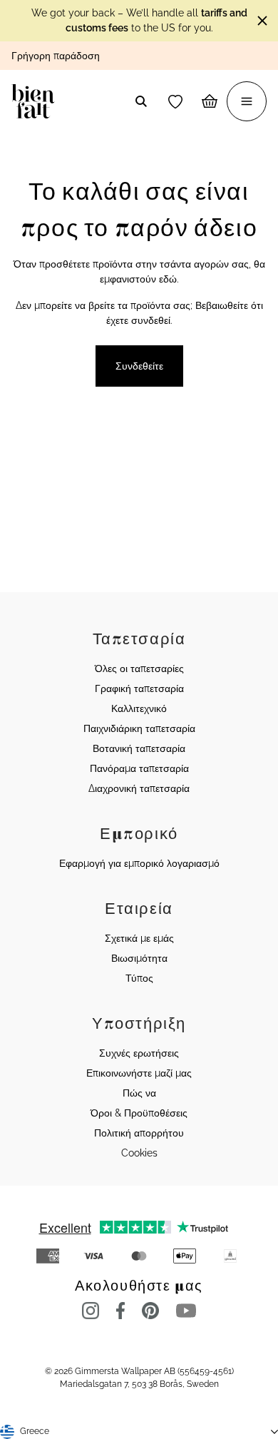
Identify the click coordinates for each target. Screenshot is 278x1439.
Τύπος (139, 978)
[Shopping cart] (209, 101)
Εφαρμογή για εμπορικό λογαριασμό (139, 863)
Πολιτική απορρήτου (139, 1133)
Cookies (139, 1153)
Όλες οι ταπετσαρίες (139, 668)
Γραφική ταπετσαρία (139, 688)
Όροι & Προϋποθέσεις (139, 1113)
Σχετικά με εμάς (139, 938)
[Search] (141, 101)
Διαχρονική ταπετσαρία (139, 788)
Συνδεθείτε (139, 366)
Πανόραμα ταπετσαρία (139, 768)
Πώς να (139, 1093)
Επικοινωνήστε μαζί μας (139, 1073)
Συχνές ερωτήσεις (139, 1053)
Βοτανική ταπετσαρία (139, 748)
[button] (175, 101)
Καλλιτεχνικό (139, 708)
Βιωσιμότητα (139, 958)
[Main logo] (36, 101)
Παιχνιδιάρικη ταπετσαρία (139, 728)
